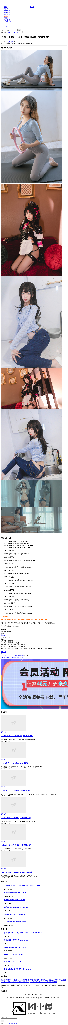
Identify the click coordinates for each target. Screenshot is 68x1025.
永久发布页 (7, 22)
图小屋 (32, 7)
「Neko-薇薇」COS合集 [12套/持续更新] (16, 818)
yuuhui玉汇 (4, 982)
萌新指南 (7, 18)
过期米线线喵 (20, 980)
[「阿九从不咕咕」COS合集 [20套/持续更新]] (13, 867)
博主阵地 (7, 14)
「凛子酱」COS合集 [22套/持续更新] (12, 655)
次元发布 (7, 9)
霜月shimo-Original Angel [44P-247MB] (16, 907)
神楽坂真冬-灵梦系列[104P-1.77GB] (15, 947)
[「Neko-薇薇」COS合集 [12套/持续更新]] (13, 812)
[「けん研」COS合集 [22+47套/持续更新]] (13, 839)
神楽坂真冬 (8, 980)
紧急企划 (63, 980)
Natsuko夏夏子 (48, 982)
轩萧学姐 (57, 980)
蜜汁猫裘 (34, 980)
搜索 (19, 30)
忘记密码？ (14, 1023)
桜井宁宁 (39, 980)
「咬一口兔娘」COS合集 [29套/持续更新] (13, 657)
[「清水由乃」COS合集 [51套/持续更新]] (13, 785)
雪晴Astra (51, 980)
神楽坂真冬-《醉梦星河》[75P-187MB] (16, 940)
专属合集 (7, 10)
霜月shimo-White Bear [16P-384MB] (15, 921)
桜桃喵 (14, 980)
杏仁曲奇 (3, 652)
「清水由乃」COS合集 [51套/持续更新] (15, 790)
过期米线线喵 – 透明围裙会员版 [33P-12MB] (18, 969)
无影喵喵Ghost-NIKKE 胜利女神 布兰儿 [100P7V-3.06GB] (22, 885)
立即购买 (4, 635)
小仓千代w (40, 982)
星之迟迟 (16, 982)
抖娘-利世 (28, 980)
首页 (5, 7)
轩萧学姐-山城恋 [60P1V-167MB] (14, 900)
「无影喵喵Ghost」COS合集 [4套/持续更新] (17, 736)
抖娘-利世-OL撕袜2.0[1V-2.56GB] (14, 961)
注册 (9, 1023)
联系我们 (7, 20)
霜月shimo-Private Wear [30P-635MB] (15, 914)
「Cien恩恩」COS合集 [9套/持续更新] (15, 763)
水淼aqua (10, 982)
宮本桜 (55, 982)
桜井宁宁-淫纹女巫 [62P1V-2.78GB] (15, 892)
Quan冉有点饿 (33, 982)
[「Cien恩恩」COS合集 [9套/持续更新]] (13, 757)
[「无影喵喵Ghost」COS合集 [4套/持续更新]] (13, 730)
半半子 (21, 982)
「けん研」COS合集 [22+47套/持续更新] (16, 845)
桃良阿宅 (26, 982)
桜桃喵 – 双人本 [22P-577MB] (13, 954)
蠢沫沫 (3, 980)
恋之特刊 (7, 12)
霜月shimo (45, 980)
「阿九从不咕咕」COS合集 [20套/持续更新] (17, 872)
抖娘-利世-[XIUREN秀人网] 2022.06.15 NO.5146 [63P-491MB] (23, 933)
